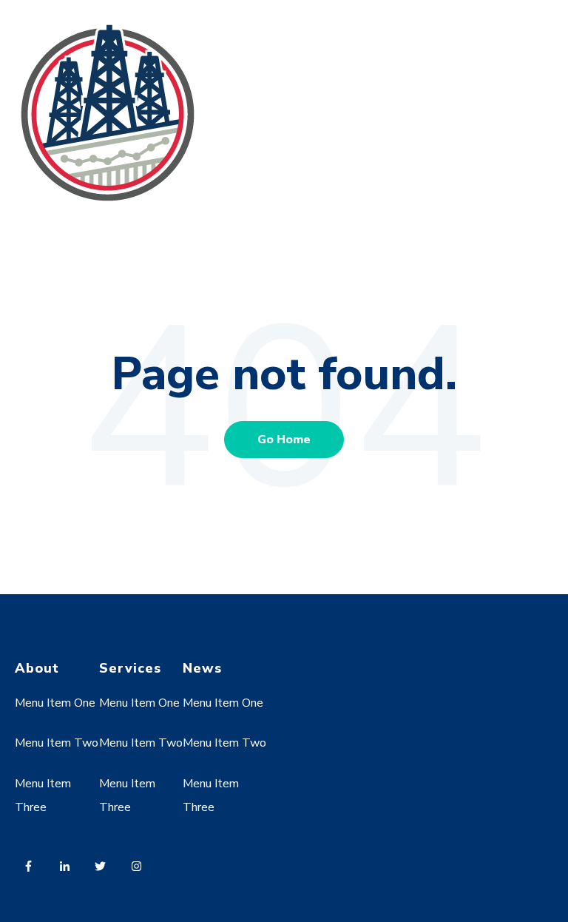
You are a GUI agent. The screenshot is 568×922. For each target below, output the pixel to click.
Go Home (284, 439)
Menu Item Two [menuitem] (56, 743)
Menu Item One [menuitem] (55, 703)
